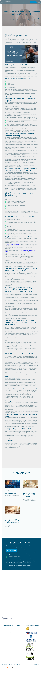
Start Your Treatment (11, 550)
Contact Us (33, 2)
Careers (18, 636)
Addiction (3, 636)
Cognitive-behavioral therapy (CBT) (12, 244)
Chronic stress (17, 175)
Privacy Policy (36, 664)
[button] (39, 2)
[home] (6, 2)
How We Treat (4, 634)
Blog (17, 634)
